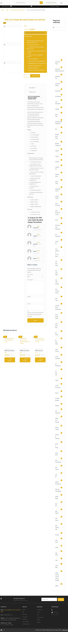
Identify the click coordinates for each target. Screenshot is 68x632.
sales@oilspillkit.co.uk (8, 614)
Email (29, 303)
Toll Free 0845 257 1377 (9, 609)
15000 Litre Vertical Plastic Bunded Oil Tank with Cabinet (25, 350)
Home (2, 10)
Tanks (7, 10)
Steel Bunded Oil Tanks (39, 349)
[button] (9, 359)
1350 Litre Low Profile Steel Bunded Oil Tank (39, 350)
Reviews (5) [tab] (32, 92)
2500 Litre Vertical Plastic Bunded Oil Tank (9, 350)
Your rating (30, 274)
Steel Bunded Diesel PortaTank (17, 10)
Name (29, 296)
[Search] (41, 2)
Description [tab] (32, 87)
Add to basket (35, 75)
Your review (30, 279)
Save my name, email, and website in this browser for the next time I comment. (35, 314)
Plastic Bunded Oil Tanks (8, 349)
